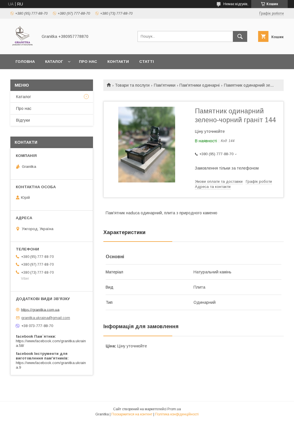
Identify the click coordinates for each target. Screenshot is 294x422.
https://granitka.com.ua (40, 309)
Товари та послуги (132, 85)
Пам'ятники (164, 85)
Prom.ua (174, 409)
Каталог (54, 61)
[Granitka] (22, 46)
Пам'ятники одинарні (199, 85)
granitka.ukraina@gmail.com (45, 318)
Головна (25, 61)
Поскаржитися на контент (131, 414)
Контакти (118, 61)
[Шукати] (240, 36)
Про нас (88, 61)
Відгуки (23, 120)
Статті (146, 61)
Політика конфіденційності (177, 414)
